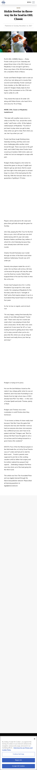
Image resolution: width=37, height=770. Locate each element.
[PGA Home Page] (3, 2)
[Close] (34, 739)
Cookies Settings (18, 754)
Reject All (18, 760)
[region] (18, 753)
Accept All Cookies (18, 766)
